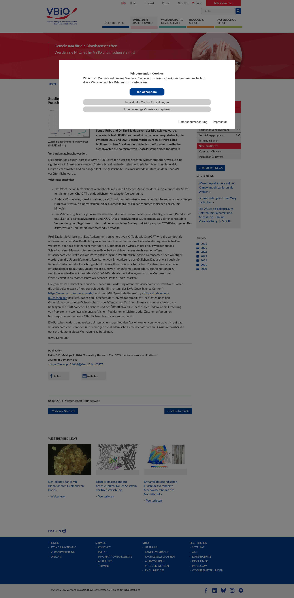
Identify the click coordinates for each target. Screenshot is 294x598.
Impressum (220, 121)
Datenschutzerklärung (192, 121)
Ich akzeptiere (147, 91)
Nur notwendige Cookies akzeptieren (147, 109)
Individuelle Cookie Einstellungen (147, 102)
